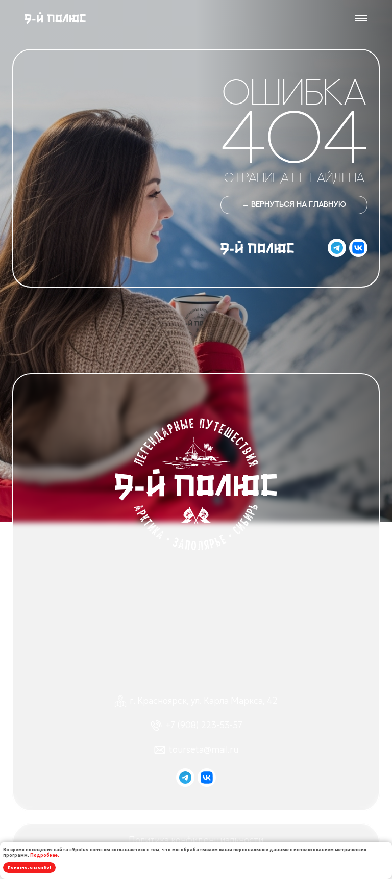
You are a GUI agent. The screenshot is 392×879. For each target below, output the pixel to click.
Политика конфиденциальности (196, 840)
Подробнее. (44, 855)
